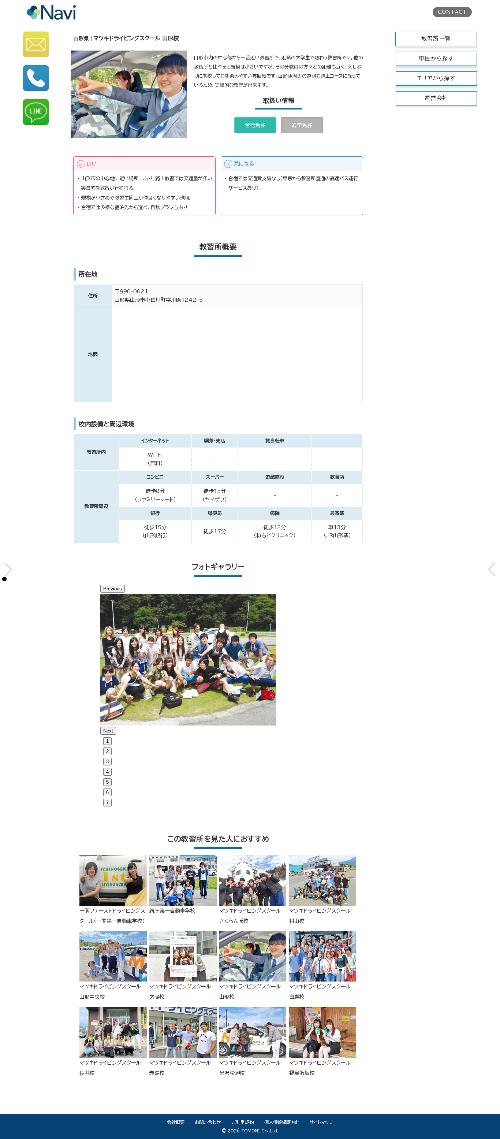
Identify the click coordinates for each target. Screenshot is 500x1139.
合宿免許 (255, 125)
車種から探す (436, 58)
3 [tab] (107, 761)
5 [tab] (107, 782)
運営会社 (436, 98)
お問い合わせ (208, 1122)
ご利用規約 (243, 1122)
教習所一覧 (436, 38)
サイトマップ (321, 1122)
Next (108, 731)
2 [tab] (107, 751)
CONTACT (452, 12)
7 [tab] (107, 802)
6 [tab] (107, 792)
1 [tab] (107, 741)
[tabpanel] (218, 660)
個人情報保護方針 (281, 1122)
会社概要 (175, 1122)
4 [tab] (107, 772)
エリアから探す (436, 78)
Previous (112, 588)
